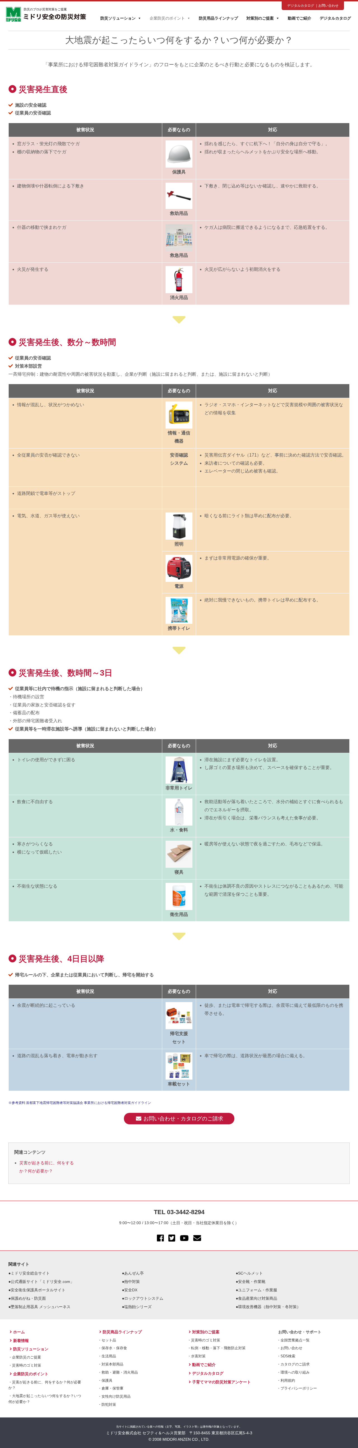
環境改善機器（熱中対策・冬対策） (269, 1306)
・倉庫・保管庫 (110, 1388)
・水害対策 (196, 1356)
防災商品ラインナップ (122, 1332)
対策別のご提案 (260, 18)
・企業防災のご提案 (24, 1357)
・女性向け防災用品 (114, 1396)
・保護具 (105, 1380)
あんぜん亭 (134, 1273)
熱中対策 (132, 1281)
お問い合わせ (328, 6)
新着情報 (21, 1340)
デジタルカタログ (300, 6)
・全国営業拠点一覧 (293, 1340)
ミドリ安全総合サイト (30, 1273)
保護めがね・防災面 (28, 1298)
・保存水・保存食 (112, 1348)
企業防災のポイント (167, 18)
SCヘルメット (250, 1273)
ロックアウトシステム (143, 1298)
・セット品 (107, 1340)
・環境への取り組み (293, 1372)
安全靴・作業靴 (251, 1281)
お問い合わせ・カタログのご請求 (183, 1119)
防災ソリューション (118, 18)
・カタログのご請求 (293, 1364)
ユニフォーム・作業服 (257, 1290)
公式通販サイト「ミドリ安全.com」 (42, 1281)
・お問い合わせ (289, 1348)
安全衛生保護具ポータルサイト (38, 1290)
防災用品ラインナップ (218, 18)
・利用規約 (286, 1380)
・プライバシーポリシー (297, 1388)
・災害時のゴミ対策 (24, 1365)
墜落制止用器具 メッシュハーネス (40, 1306)
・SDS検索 (286, 1356)
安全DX (130, 1290)
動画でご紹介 (299, 18)
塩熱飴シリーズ (138, 1306)
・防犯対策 (107, 1404)
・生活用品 (107, 1356)
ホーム (19, 1332)
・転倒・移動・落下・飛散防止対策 (216, 1348)
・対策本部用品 (110, 1364)
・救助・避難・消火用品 (118, 1372)
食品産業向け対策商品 (257, 1298)
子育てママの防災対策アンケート (221, 1382)
